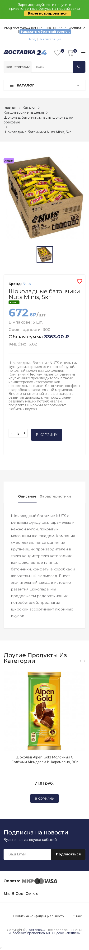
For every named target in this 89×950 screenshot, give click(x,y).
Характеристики (55, 496)
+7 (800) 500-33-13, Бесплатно (61, 28)
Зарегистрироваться (47, 13)
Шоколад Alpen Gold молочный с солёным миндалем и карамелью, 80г (44, 759)
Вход (32, 39)
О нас (77, 916)
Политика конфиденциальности (39, 916)
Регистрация (50, 39)
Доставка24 (35, 930)
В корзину (46, 435)
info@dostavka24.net (20, 28)
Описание (27, 496)
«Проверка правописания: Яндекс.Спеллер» (44, 933)
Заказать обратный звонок (45, 31)
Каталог (25, 85)
